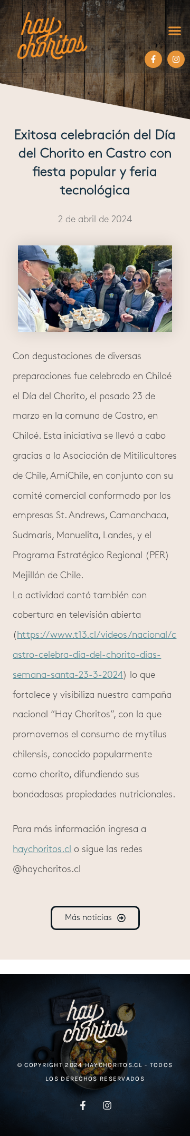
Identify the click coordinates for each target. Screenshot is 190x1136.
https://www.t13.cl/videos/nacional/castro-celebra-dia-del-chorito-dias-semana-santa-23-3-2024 (94, 655)
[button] (174, 30)
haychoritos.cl (42, 850)
